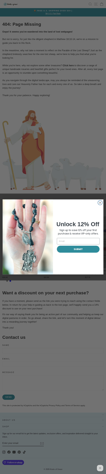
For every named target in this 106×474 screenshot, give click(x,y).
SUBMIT (78, 249)
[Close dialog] (100, 202)
